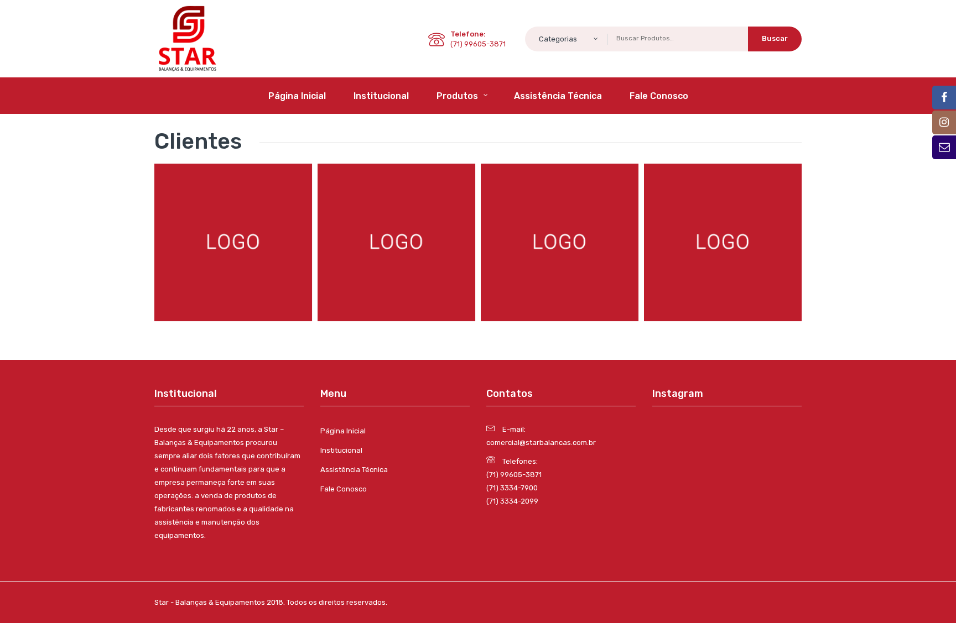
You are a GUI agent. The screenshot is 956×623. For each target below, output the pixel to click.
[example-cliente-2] (396, 242)
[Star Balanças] (187, 38)
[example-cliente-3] (559, 242)
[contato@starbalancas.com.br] (944, 97)
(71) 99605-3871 (514, 474)
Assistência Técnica (354, 469)
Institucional (341, 450)
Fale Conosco (343, 489)
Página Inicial (343, 431)
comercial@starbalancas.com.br (541, 442)
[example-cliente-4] (723, 242)
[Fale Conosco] (944, 147)
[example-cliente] (233, 242)
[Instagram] (944, 122)
